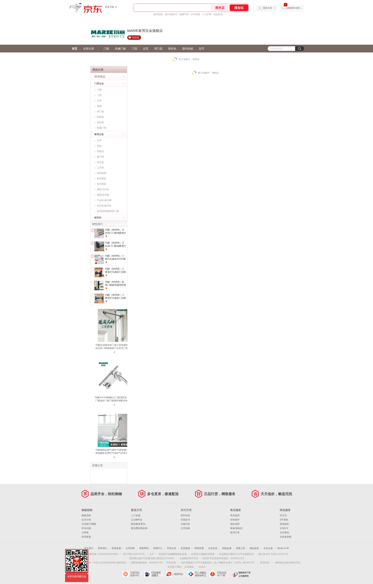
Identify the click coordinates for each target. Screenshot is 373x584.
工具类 (100, 167)
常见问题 (86, 528)
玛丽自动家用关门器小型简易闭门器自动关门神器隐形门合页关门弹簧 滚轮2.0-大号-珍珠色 (114, 348)
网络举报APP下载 (219, 574)
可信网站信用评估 (132, 574)
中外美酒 (195, 14)
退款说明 (235, 524)
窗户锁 (100, 156)
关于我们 (88, 548)
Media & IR (283, 548)
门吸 (106, 48)
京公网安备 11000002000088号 (102, 554)
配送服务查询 (138, 524)
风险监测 (226, 548)
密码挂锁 (187, 48)
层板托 (100, 151)
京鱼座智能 (285, 536)
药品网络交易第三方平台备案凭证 (236, 554)
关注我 (135, 37)
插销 (99, 106)
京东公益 (268, 548)
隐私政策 (254, 548)
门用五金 (99, 83)
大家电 (85, 532)
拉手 (201, 48)
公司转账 (185, 528)
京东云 (202, 567)
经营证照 (171, 562)
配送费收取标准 (139, 528)
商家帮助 (144, 548)
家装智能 (158, 14)
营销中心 (157, 548)
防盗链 (100, 117)
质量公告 (240, 548)
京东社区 (213, 548)
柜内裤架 (101, 184)
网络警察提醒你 (154, 574)
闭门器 (158, 48)
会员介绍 (86, 519)
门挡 (134, 48)
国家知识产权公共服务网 (241, 574)
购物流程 (86, 515)
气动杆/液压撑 (104, 200)
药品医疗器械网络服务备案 (173, 554)
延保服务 (284, 524)
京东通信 (284, 532)
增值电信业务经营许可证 (288, 562)
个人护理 (206, 14)
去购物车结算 (293, 8)
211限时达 (136, 519)
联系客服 (86, 536)
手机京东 (171, 548)
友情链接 (185, 548)
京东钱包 (189, 567)
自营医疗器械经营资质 (202, 554)
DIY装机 (284, 519)
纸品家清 (218, 14)
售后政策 (235, 515)
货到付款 (185, 515)
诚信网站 (176, 574)
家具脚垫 (101, 178)
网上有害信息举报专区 (197, 574)
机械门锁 (120, 48)
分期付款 (185, 524)
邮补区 (97, 217)
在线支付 (185, 519)
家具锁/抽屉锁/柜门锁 (108, 211)
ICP (152, 554)
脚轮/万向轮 (103, 189)
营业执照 (264, 562)
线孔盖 (100, 162)
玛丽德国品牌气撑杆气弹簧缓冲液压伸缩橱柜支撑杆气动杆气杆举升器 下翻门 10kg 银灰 (114, 453)
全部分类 (88, 48)
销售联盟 (199, 548)
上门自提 (135, 515)
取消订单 (235, 532)
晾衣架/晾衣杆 (104, 205)
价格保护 (235, 519)
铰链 (99, 146)
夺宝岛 (283, 515)
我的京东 (267, 8)
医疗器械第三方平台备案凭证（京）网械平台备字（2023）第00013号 (217, 562)
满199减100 (171, 14)
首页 (74, 48)
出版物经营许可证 (188, 558)
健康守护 (184, 14)
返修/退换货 (236, 528)
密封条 (172, 48)
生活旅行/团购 (89, 524)
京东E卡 (284, 528)
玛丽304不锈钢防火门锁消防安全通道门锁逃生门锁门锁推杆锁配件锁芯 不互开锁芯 (114, 400)
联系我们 (102, 548)
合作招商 (130, 548)
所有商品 (99, 76)
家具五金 (99, 134)
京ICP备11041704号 (134, 554)
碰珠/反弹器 (103, 195)
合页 (145, 48)
